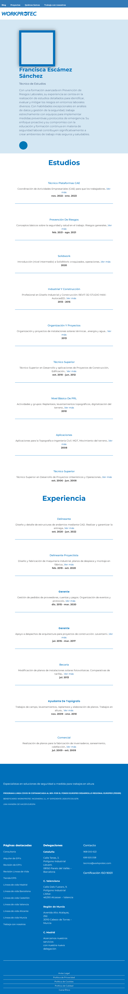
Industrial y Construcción (64, 289)
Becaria (64, 664)
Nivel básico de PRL (64, 398)
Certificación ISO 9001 (98, 872)
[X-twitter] (60, 965)
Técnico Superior (64, 362)
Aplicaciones (64, 434)
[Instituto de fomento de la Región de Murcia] (44, 819)
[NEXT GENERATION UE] (56, 834)
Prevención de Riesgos (64, 219)
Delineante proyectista (64, 555)
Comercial (64, 737)
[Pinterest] (83, 965)
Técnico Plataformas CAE (64, 183)
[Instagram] (75, 965)
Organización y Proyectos (64, 325)
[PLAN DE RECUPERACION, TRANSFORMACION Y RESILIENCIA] (33, 834)
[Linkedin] (23, 145)
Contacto (89, 845)
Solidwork (64, 256)
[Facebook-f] (44, 965)
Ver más (105, 261)
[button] (120, 13)
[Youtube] (67, 965)
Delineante (64, 518)
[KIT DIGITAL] (14, 834)
